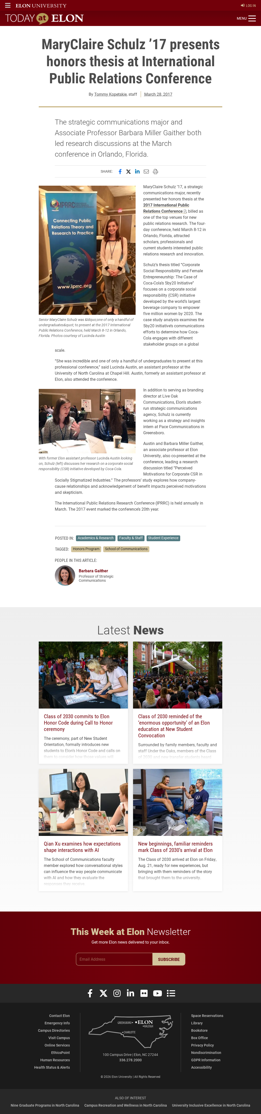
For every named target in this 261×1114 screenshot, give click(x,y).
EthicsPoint (60, 1052)
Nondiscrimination (206, 1052)
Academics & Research (96, 538)
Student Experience (163, 538)
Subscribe (169, 959)
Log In (251, 5)
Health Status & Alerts (52, 1067)
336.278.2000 (130, 1059)
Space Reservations (207, 1015)
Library (197, 1023)
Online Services (57, 1045)
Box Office (199, 1037)
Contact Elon (59, 1015)
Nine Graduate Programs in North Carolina (45, 1105)
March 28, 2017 (158, 94)
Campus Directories (54, 1030)
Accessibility (201, 1067)
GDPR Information (205, 1059)
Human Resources (55, 1059)
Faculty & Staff (131, 538)
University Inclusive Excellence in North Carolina (211, 1105)
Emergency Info (57, 1023)
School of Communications (126, 549)
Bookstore (199, 1030)
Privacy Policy (202, 1045)
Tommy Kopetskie (110, 94)
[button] (7, 5)
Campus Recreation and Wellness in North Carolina (125, 1105)
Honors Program (86, 549)
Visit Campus (59, 1037)
